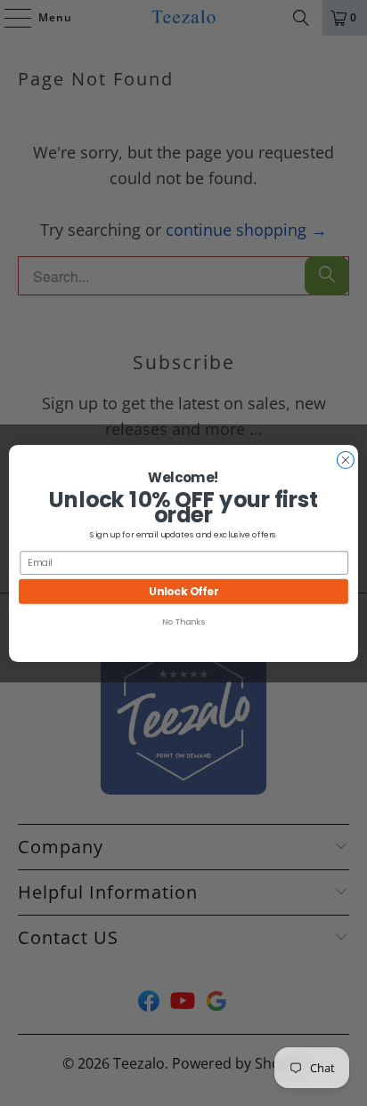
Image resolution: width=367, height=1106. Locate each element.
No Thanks (183, 621)
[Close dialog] (345, 459)
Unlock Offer (183, 590)
